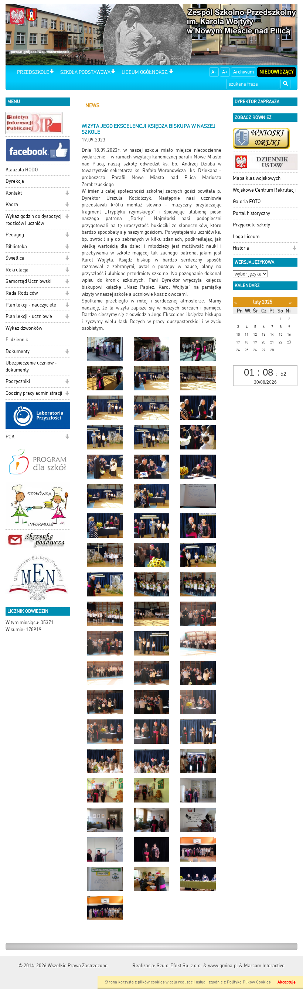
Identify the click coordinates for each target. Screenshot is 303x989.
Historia (241, 248)
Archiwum (243, 72)
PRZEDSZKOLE (33, 72)
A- (214, 72)
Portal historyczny (251, 213)
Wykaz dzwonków (24, 328)
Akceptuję (287, 982)
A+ (225, 72)
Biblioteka (16, 246)
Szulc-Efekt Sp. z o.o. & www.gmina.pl (197, 965)
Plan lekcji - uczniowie (29, 316)
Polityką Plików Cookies (248, 982)
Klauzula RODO (22, 169)
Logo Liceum (246, 236)
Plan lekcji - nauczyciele (31, 305)
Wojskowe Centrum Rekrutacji (264, 190)
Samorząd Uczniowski (28, 281)
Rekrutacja (17, 270)
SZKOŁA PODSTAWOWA (85, 72)
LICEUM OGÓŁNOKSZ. (145, 72)
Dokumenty (18, 351)
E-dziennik (17, 339)
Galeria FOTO (247, 201)
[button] (51, 72)
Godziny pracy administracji (34, 393)
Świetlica (15, 258)
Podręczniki (18, 381)
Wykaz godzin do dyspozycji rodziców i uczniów (34, 219)
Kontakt (14, 193)
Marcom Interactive (264, 965)
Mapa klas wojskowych (256, 178)
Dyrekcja (15, 181)
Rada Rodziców (22, 293)
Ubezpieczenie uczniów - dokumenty (31, 366)
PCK (10, 436)
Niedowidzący (276, 72)
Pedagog (15, 234)
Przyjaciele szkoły (251, 224)
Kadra (12, 204)
